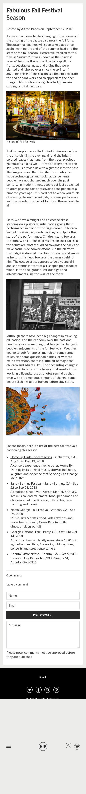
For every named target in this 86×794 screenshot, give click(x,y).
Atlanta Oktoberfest (24, 554)
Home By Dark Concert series (31, 457)
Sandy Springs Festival (26, 483)
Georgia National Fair (25, 532)
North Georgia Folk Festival (29, 509)
